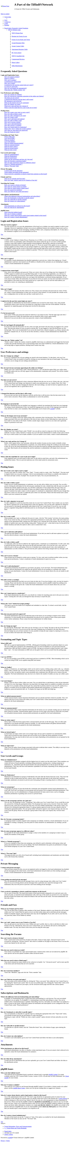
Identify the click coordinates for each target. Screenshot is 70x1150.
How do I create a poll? (11, 117)
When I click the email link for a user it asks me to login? (20, 107)
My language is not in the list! (12, 101)
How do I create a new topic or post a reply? (17, 112)
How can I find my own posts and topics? (16, 191)
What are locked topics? (11, 148)
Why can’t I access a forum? (12, 122)
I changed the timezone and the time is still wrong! (18, 99)
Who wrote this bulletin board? (13, 212)
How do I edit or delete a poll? (13, 120)
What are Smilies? (9, 140)
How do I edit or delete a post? (13, 114)
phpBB (52, 409)
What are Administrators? (11, 154)
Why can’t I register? (10, 80)
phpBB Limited (53, 1074)
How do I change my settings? (13, 94)
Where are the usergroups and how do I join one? (18, 159)
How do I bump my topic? (12, 132)
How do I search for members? (13, 190)
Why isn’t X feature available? (13, 214)
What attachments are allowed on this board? (17, 206)
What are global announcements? (13, 143)
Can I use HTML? (9, 138)
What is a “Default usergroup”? (13, 164)
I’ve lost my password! (11, 86)
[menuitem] (5, 6)
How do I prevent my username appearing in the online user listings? (24, 96)
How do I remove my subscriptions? (14, 201)
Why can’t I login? (9, 83)
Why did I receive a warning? (12, 125)
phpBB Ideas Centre (19, 1088)
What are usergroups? (10, 158)
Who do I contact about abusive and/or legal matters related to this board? (25, 215)
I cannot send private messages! (13, 170)
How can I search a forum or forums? (15, 185)
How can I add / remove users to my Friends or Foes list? (20, 180)
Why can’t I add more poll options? (14, 119)
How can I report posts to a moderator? (15, 127)
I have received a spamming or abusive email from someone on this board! (25, 174)
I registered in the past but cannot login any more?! (18, 85)
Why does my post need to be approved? (16, 130)
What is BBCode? (9, 136)
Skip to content (5, 14)
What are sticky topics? (11, 146)
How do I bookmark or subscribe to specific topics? (19, 198)
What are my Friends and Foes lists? (14, 178)
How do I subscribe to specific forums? (15, 199)
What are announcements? (12, 145)
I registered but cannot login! (12, 81)
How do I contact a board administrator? (16, 217)
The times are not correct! (11, 98)
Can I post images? (9, 141)
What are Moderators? (10, 156)
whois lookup (63, 1098)
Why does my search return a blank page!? (16, 188)
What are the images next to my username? (16, 102)
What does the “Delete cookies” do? (14, 90)
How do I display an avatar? (12, 104)
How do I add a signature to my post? (15, 115)
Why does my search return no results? (15, 186)
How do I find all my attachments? (14, 207)
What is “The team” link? (11, 166)
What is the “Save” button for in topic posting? (17, 128)
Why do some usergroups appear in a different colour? (20, 162)
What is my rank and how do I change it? (16, 106)
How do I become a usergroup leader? (15, 161)
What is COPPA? (9, 78)
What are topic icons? (10, 150)
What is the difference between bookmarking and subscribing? (22, 196)
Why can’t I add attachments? (12, 124)
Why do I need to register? (12, 77)
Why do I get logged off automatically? (15, 88)
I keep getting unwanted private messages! (16, 172)
